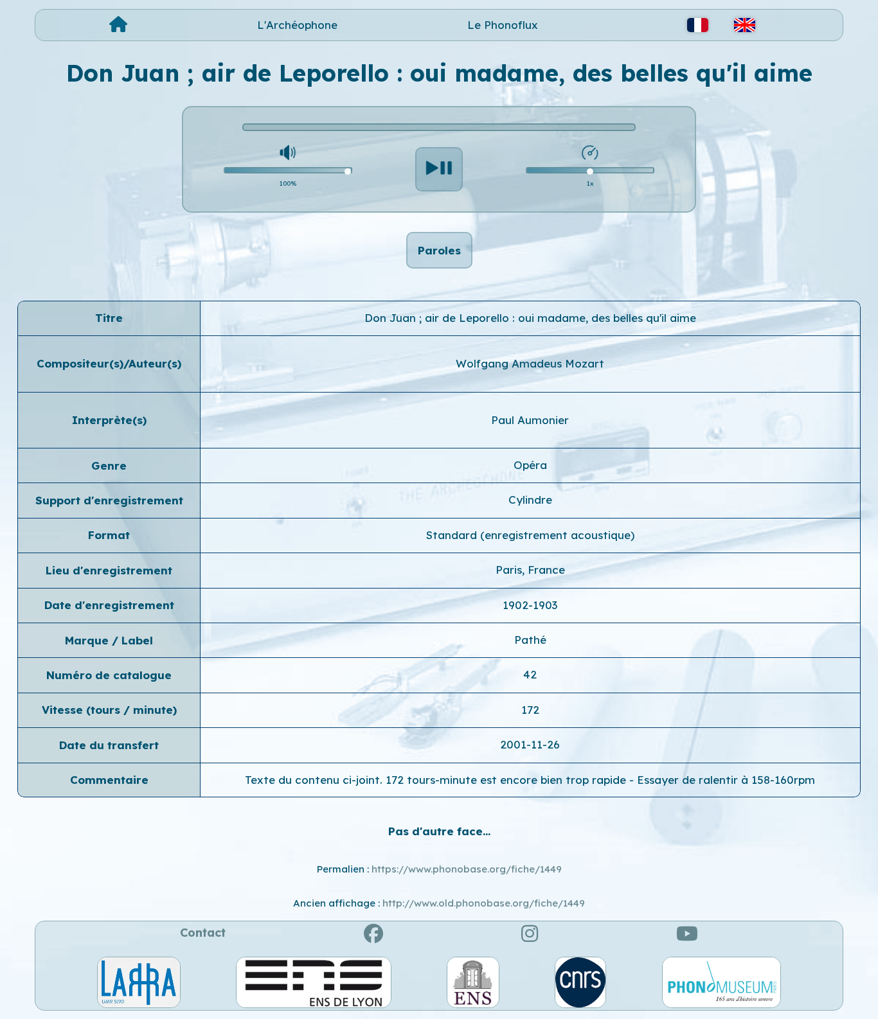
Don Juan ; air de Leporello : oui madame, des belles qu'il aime (530, 317)
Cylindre (530, 499)
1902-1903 (530, 605)
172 (530, 709)
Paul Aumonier (530, 420)
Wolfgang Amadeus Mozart (530, 363)
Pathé (530, 639)
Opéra (530, 465)
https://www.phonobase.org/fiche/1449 (467, 869)
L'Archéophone (297, 24)
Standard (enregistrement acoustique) (530, 535)
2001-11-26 (530, 744)
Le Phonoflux (502, 24)
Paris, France (530, 569)
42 (530, 674)
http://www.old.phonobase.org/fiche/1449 (483, 903)
